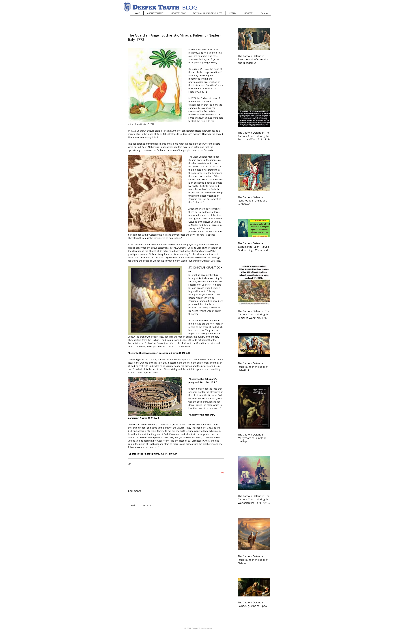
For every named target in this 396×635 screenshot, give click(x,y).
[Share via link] (129, 463)
